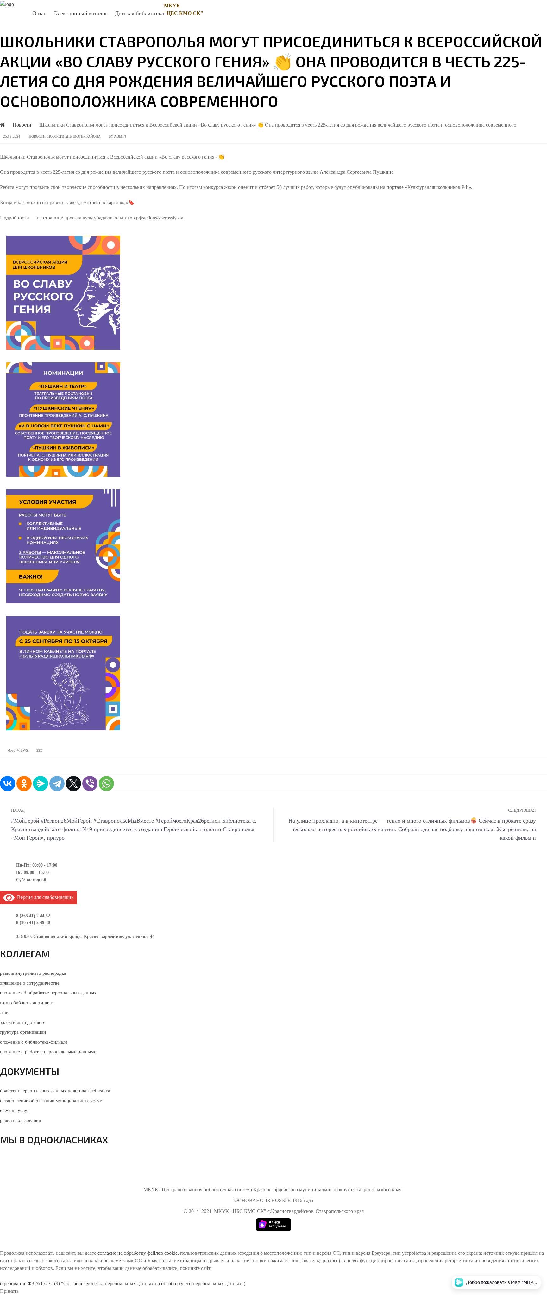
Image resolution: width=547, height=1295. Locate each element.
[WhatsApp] (106, 783)
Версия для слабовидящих (44, 897)
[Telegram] (57, 783)
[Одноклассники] (24, 783)
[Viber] (89, 783)
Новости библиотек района (74, 136)
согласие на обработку (121, 1253)
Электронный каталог (80, 13)
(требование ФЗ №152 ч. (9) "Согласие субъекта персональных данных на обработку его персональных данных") (122, 1283)
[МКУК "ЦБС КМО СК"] (7, 4)
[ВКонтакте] (7, 783)
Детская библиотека (139, 13)
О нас (39, 13)
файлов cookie (162, 1253)
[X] (73, 783)
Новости (37, 136)
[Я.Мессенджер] (40, 783)
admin (120, 136)
